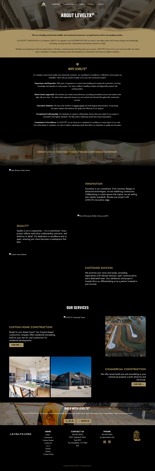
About (48, 446)
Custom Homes (48, 440)
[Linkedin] (109, 442)
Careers (48, 448)
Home (47, 434)
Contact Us (48, 443)
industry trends (79, 105)
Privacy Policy (48, 454)
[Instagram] (105, 442)
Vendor (48, 451)
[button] (70, 421)
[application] (75, 4)
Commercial (48, 437)
